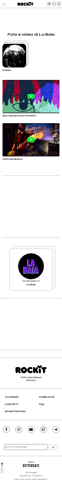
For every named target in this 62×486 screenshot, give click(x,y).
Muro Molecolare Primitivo (19, 115)
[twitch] (43, 429)
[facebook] (6, 429)
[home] (25, 4)
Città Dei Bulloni (12, 159)
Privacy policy (37, 476)
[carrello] (49, 4)
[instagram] (18, 429)
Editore (28, 463)
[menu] (3, 4)
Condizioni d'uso (25, 476)
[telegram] (56, 429)
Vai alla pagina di (31, 283)
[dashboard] (59, 4)
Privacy (2, 469)
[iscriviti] (53, 447)
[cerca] (54, 4)
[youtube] (31, 429)
